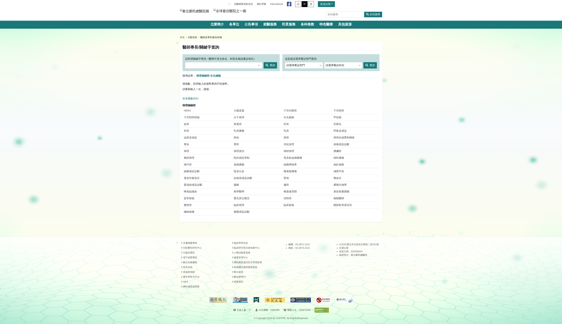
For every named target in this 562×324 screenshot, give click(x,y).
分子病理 (239, 117)
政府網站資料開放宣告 (245, 267)
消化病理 (289, 144)
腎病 (286, 178)
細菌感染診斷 (192, 171)
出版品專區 (189, 252)
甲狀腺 (337, 117)
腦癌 (286, 184)
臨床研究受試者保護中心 (247, 248)
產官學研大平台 (191, 277)
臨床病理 (239, 205)
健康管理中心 (241, 257)
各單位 (234, 24)
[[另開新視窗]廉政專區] (344, 300)
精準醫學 (239, 191)
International (276, 4)
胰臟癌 (337, 151)
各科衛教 (307, 24)
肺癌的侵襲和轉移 (344, 137)
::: (229, 4)
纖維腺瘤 (189, 211)
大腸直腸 (239, 110)
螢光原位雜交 (242, 198)
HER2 (187, 110)
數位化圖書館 (190, 262)
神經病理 (289, 151)
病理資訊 (239, 151)
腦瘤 (236, 184)
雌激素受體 (290, 191)
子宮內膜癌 (290, 110)
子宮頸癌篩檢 (192, 117)
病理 (186, 151)
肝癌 (186, 130)
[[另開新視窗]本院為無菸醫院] (323, 300)
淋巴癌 (188, 164)
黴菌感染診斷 (242, 211)
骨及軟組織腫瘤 (293, 157)
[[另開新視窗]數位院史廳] (275, 300)
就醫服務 (270, 24)
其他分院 (325, 4)
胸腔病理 (189, 157)
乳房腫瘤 (239, 130)
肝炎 (286, 124)
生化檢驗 (289, 117)
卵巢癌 (238, 124)
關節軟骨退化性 (343, 205)
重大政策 (238, 272)
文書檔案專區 (190, 243)
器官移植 (189, 198)
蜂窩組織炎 (190, 191)
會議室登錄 (189, 272)
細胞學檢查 (290, 164)
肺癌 (286, 137)
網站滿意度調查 (191, 286)
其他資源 (345, 24)
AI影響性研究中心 (192, 248)
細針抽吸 (339, 164)
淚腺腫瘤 (239, 164)
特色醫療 (326, 24)
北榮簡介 (217, 24)
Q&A (185, 281)
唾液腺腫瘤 (290, 171)
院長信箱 (187, 267)
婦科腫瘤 (339, 157)
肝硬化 (337, 124)
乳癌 (286, 130)
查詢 (272, 65)
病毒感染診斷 (341, 144)
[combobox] (223, 65)
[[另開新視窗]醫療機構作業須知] (301, 300)
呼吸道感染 (340, 130)
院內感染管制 (242, 157)
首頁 (182, 37)
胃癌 (236, 144)
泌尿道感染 (190, 137)
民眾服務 (288, 24)
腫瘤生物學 (340, 184)
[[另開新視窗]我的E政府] (256, 300)
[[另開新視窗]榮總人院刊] (218, 300)
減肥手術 (339, 171)
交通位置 (343, 248)
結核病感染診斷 (243, 178)
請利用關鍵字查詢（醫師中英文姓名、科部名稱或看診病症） (220, 58)
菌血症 (337, 178)
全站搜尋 (375, 14)
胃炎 (186, 144)
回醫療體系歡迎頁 (243, 4)
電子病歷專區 (190, 257)
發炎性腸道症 (192, 178)
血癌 (186, 124)
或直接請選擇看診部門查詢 (301, 58)
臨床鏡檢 (289, 205)
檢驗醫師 (339, 198)
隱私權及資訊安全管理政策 (248, 262)
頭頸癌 (288, 198)
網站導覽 (261, 4)
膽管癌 (188, 205)
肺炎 (236, 137)
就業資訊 (238, 281)
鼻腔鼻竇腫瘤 (341, 191)
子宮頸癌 (339, 110)
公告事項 (251, 24)
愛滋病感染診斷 (193, 184)
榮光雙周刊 (240, 277)
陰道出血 (239, 171)
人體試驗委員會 (242, 252)
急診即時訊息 (241, 243)
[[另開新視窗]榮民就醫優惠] (240, 300)
